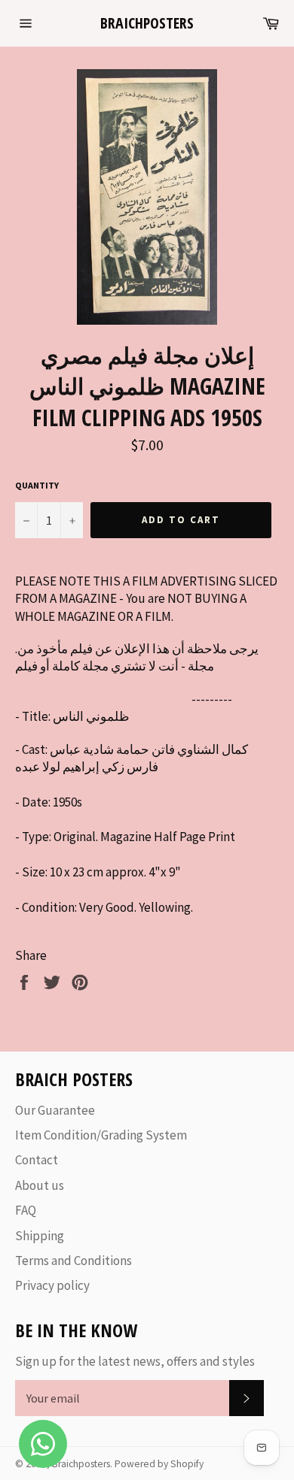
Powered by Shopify (159, 1463)
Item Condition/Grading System (101, 1135)
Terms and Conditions (73, 1260)
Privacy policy (52, 1285)
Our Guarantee (55, 1110)
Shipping (39, 1235)
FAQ (25, 1210)
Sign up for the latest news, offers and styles (135, 1361)
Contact (36, 1160)
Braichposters (147, 23)
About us (39, 1185)
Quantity (37, 485)
